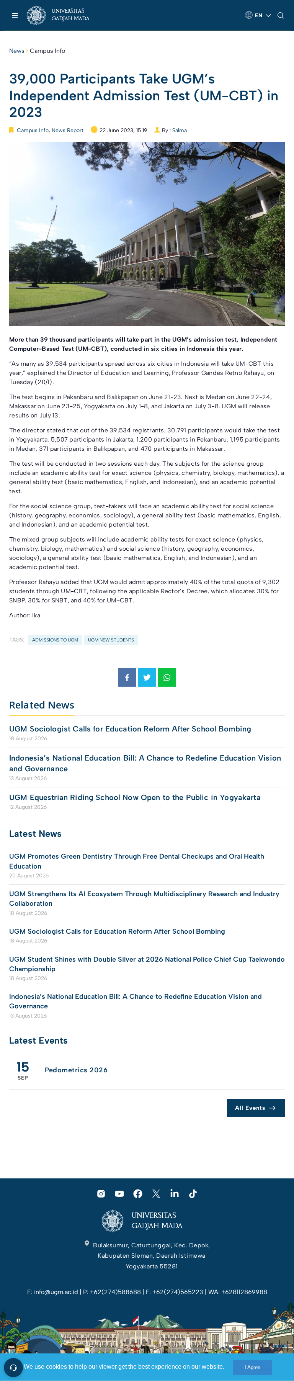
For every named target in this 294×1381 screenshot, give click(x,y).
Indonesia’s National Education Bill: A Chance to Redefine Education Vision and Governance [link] (145, 763)
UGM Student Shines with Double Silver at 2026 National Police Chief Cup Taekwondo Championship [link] (147, 964)
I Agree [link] (252, 1367)
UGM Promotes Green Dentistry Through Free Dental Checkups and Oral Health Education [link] (136, 861)
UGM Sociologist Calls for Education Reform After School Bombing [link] (130, 728)
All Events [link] (250, 1107)
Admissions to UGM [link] (55, 640)
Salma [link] (179, 130)
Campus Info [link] (47, 50)
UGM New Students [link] (111, 640)
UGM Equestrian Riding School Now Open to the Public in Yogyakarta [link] (135, 797)
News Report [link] (67, 130)
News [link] (16, 50)
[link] (64, 15)
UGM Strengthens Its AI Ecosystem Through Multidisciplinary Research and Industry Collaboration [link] (144, 899)
